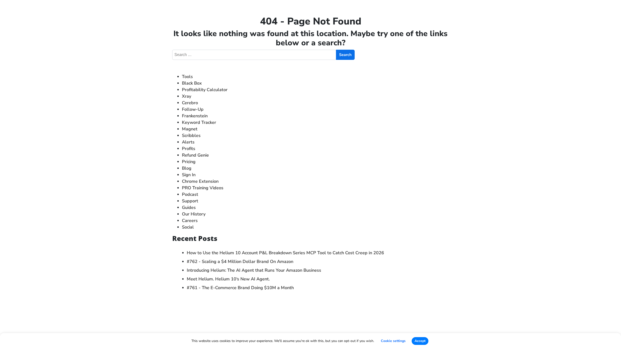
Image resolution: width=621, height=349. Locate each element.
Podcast (190, 194)
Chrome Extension (200, 181)
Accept (420, 341)
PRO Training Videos (202, 188)
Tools (187, 76)
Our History (193, 214)
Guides (189, 207)
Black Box (192, 83)
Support (190, 201)
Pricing (189, 162)
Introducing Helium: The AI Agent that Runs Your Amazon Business (254, 270)
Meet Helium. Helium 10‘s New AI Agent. (228, 279)
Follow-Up (193, 109)
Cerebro (190, 103)
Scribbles (191, 135)
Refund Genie (195, 155)
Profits (188, 148)
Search (345, 54)
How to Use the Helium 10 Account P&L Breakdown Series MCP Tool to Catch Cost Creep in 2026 (286, 253)
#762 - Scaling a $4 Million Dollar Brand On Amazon (240, 261)
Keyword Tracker (199, 122)
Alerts (188, 142)
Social (188, 227)
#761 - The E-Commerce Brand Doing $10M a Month (240, 288)
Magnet (189, 129)
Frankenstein (195, 116)
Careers (190, 220)
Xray (186, 96)
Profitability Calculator (205, 90)
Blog (186, 168)
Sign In (189, 175)
